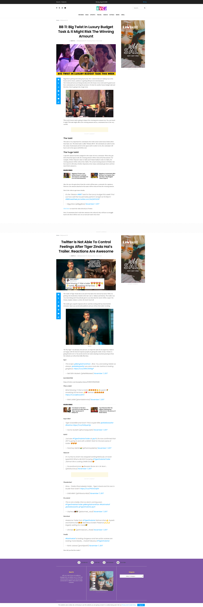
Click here (66, 208)
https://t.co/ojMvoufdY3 (74, 395)
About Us (58, 2)
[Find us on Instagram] (62, 8)
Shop (145, 2)
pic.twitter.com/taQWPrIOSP (88, 199)
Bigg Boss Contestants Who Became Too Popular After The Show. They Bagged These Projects (107, 176)
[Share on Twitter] (58, 83)
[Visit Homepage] (101, 8)
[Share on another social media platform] (58, 102)
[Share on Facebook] (58, 79)
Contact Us (63, 2)
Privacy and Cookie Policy (129, 605)
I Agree (141, 605)
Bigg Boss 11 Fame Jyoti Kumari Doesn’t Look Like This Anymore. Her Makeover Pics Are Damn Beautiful (80, 176)
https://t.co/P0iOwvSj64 (89, 489)
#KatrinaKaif (105, 504)
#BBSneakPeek (71, 199)
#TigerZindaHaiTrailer (81, 438)
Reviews (81, 15)
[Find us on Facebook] (56, 8)
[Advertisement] (89, 129)
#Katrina (68, 425)
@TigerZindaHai (85, 507)
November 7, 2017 (92, 204)
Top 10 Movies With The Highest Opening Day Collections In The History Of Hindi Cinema (107, 410)
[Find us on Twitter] (59, 8)
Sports (92, 15)
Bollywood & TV (64, 20)
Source (89, 346)
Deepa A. (73, 41)
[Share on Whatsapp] (58, 87)
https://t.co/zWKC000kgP (84, 369)
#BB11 (79, 194)
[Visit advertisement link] (133, 44)
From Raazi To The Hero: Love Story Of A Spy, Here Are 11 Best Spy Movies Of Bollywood (80, 410)
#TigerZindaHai (89, 520)
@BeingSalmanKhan (82, 364)
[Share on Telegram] (58, 91)
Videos (105, 15)
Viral (123, 15)
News (117, 15)
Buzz (86, 15)
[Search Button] (145, 8)
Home (57, 20)
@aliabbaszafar (78, 366)
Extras (112, 15)
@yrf (94, 438)
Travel (99, 15)
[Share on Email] (58, 98)
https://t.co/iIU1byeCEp (82, 425)
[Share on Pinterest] (58, 95)
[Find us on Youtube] (65, 8)
